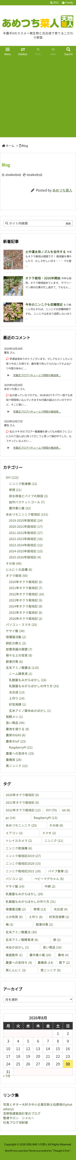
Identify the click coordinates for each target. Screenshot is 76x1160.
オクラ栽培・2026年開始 (42, 278)
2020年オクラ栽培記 (25, 582)
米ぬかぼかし (17, 947)
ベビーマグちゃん (49, 878)
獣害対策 (14, 661)
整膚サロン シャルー (18, 1118)
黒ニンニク (17, 765)
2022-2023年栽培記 (26, 539)
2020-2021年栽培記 (26, 526)
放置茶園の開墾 (19, 649)
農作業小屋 (20, 508)
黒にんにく (16, 970)
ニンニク (53, 840)
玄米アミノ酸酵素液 (22, 939)
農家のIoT (16, 741)
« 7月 (6, 1076)
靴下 (64, 962)
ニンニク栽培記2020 (23, 863)
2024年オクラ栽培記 (25, 606)
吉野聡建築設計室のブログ (22, 1113)
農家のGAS (16, 735)
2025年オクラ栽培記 (25, 612)
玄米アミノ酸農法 (22, 667)
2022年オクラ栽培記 (26, 594)
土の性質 (14, 917)
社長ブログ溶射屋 (15, 1122)
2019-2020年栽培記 (26, 520)
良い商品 (15, 722)
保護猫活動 (16, 637)
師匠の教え (16, 643)
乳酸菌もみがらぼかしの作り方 (34, 686)
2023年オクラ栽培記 (25, 600)
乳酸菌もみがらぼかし (27, 680)
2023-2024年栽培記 (26, 545)
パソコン (14, 878)
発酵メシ (14, 716)
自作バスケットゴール (27, 502)
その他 (13, 563)
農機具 (13, 759)
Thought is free (61, 1150)
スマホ (49, 833)
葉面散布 (14, 955)
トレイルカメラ (19, 840)
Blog (25, 145)
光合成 (17, 692)
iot (66, 810)
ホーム (10, 145)
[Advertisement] (38, 97)
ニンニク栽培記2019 (23, 856)
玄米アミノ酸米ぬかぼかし (30, 710)
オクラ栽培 (17, 575)
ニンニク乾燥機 (23, 483)
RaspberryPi (21, 747)
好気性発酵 (59, 917)
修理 (15, 489)
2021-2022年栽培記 (26, 532)
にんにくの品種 (19, 569)
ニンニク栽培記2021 (23, 871)
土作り (17, 698)
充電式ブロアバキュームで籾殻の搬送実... (37, 375)
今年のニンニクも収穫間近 (44, 304)
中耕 (50, 886)
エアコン (14, 833)
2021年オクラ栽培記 (25, 588)
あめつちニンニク (21, 825)
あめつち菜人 (62, 190)
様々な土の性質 (19, 655)
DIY (12, 477)
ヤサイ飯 (15, 631)
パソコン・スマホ (21, 624)
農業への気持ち (20, 753)
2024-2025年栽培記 (26, 551)
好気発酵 (17, 704)
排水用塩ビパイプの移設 (28, 496)
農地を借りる (17, 729)
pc (10, 817)
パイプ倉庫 (58, 871)
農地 (63, 955)
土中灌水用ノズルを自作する (45, 251)
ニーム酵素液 (20, 673)
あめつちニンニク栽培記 (27, 514)
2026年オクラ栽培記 (25, 618)
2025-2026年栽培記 (25, 557)
